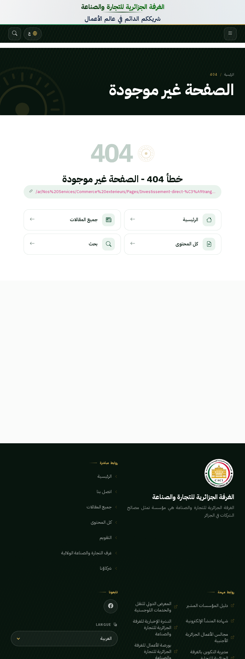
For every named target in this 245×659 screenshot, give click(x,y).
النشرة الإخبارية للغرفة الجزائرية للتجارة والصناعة (152, 627)
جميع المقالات (99, 507)
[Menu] (230, 33)
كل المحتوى (101, 522)
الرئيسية (229, 74)
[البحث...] (14, 33)
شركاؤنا (106, 568)
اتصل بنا (104, 491)
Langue (103, 624)
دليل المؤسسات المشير (207, 605)
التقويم (106, 537)
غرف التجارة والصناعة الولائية (86, 553)
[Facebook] (111, 606)
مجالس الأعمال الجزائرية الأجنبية (207, 637)
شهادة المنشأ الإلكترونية (207, 621)
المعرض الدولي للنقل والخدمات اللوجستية (153, 606)
